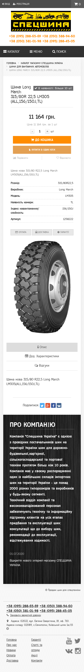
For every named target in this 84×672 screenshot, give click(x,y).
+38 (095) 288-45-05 (58, 41)
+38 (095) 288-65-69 (25, 36)
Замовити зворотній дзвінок (25, 615)
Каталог (13, 51)
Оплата (22, 232)
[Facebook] (53, 405)
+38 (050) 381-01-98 (25, 41)
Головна (11, 639)
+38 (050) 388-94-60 (58, 36)
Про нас (11, 645)
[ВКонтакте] (59, 405)
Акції (34, 655)
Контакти (36, 660)
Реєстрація (22, 4)
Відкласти (65, 158)
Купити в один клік (43, 149)
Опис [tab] (43, 347)
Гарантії (64, 232)
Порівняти (22, 158)
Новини (11, 650)
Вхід (7, 4)
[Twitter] (42, 405)
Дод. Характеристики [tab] (43, 356)
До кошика (43, 140)
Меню (37, 51)
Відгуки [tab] (43, 365)
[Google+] (47, 405)
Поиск (60, 51)
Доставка (43, 232)
